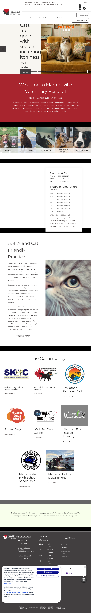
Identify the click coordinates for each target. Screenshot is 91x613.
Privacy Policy (7, 583)
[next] (88, 49)
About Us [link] (64, 544)
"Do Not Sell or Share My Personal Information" (16, 592)
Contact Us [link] (60, 17)
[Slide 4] (57, 71)
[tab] (53, 189)
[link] (11, 12)
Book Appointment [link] (80, 20)
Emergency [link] (52, 17)
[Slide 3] (49, 71)
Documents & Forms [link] (65, 552)
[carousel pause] (88, 71)
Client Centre (43, 17)
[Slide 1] (34, 71)
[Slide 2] (41, 71)
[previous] (3, 49)
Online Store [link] (82, 15)
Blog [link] (85, 2)
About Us (28, 17)
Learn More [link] (8, 393)
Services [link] (35, 17)
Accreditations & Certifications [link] (23, 336)
